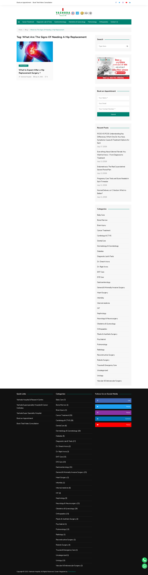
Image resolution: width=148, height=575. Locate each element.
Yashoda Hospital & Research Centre (30, 400)
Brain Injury (101, 225)
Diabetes (100, 251)
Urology (100, 375)
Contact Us (114, 22)
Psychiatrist (101, 339)
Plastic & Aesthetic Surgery (107, 334)
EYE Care (100, 277)
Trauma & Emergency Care (107, 365)
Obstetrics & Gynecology (77, 22)
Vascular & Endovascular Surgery (109, 381)
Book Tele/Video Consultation (42, 3)
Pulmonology (92, 22)
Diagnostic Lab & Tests (44, 22)
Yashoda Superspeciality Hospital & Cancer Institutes (32, 406)
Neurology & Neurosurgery (107, 318)
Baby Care (101, 215)
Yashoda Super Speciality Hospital (29, 413)
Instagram (122, 2)
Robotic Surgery (103, 360)
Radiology (101, 350)
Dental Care (101, 241)
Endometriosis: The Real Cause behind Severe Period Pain (111, 168)
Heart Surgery (102, 293)
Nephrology (101, 313)
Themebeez (72, 572)
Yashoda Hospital (26, 77)
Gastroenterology (60, 22)
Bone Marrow (102, 220)
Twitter (119, 2)
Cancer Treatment (28, 22)
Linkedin (129, 2)
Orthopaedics (103, 22)
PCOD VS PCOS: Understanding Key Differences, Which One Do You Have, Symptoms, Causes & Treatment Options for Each (113, 138)
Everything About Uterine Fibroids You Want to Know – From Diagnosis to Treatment (111, 155)
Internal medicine (103, 303)
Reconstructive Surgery (106, 355)
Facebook (115, 2)
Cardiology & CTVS (104, 236)
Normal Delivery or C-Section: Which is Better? (111, 192)
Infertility (100, 298)
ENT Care (100, 272)
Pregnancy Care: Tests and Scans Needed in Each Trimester (113, 180)
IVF (98, 308)
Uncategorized (102, 370)
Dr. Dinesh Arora (103, 261)
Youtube (126, 2)
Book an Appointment (24, 3)
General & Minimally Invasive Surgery (111, 287)
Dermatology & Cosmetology (108, 246)
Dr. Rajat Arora (102, 267)
